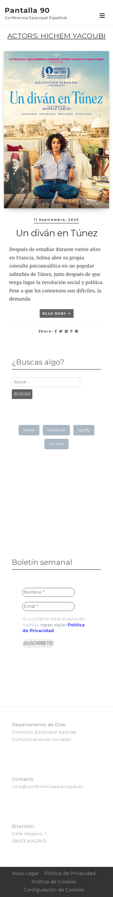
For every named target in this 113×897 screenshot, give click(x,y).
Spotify (84, 430)
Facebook (56, 430)
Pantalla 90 (27, 10)
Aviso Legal (25, 873)
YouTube (56, 444)
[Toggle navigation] (102, 16)
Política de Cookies (54, 882)
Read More (55, 313)
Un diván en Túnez (56, 233)
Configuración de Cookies (54, 890)
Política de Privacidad (70, 873)
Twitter (29, 430)
